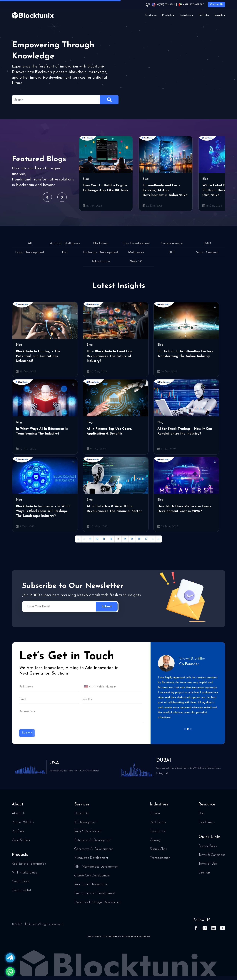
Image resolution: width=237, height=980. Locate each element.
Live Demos (206, 822)
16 (139, 539)
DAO (207, 243)
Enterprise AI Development (93, 840)
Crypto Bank (20, 881)
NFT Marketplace (24, 872)
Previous (47, 197)
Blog (201, 813)
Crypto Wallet (21, 890)
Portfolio (203, 15)
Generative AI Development (93, 849)
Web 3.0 (136, 261)
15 (132, 539)
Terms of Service (138, 936)
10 (97, 539)
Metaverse (136, 252)
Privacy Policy (207, 846)
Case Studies (21, 840)
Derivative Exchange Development (97, 902)
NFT (171, 252)
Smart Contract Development (94, 893)
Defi (65, 252)
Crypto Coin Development (92, 875)
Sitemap (204, 872)
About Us (18, 813)
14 (125, 539)
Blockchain (100, 243)
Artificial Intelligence (65, 243)
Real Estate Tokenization (29, 864)
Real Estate (158, 822)
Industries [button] (185, 15)
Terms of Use (207, 864)
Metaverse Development (91, 858)
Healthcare (157, 831)
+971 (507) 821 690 (193, 4)
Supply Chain (159, 849)
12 (111, 539)
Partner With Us (23, 822)
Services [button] (150, 15)
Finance (155, 813)
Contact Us (216, 4)
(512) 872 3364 (166, 4)
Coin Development (136, 243)
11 (104, 539)
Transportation (160, 858)
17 (146, 539)
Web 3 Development (88, 831)
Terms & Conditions (211, 855)
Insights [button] (218, 15)
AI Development (85, 822)
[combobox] (89, 686)
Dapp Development (29, 252)
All (30, 243)
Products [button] (167, 15)
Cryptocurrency (172, 243)
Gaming (155, 840)
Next (62, 197)
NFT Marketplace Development (96, 867)
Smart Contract (207, 252)
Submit (27, 733)
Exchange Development (100, 252)
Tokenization (101, 261)
